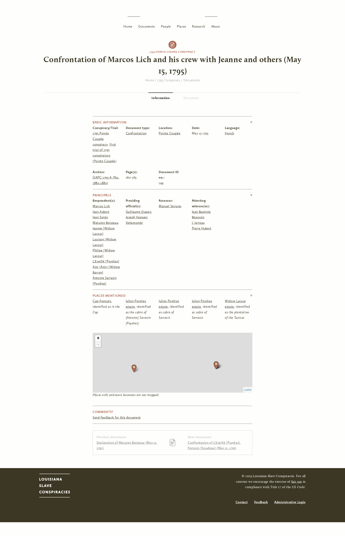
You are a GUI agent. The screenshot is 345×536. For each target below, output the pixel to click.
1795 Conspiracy (168, 80)
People (166, 26)
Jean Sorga (100, 217)
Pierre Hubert (201, 228)
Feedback (261, 502)
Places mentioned (109, 296)
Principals (102, 195)
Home (127, 26)
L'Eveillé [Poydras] (106, 261)
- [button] (98, 344)
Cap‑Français (102, 301)
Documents (146, 26)
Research (198, 26)
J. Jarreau (198, 223)
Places (181, 26)
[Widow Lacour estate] (134, 368)
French (229, 133)
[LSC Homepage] (58, 487)
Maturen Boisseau (105, 223)
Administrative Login (290, 502)
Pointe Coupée (169, 133)
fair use (296, 481)
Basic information (110, 122)
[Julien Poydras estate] (216, 365)
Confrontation (136, 133)
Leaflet (247, 389)
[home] (172, 16)
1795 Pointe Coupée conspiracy (172, 51)
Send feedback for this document (117, 417)
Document (191, 98)
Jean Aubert (101, 212)
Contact (242, 502)
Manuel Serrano (170, 206)
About (215, 26)
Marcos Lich (101, 206)
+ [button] (98, 337)
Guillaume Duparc (139, 212)
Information (162, 98)
